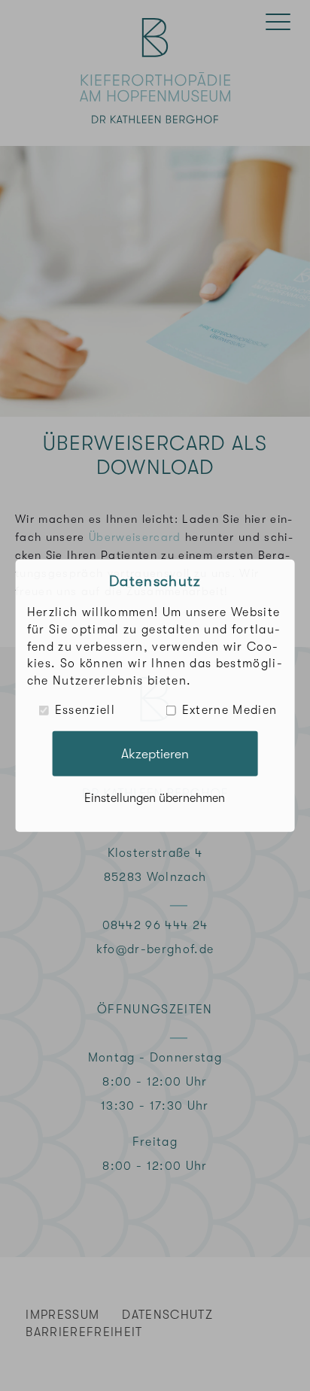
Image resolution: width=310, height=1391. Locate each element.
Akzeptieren (155, 753)
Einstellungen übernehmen (154, 798)
